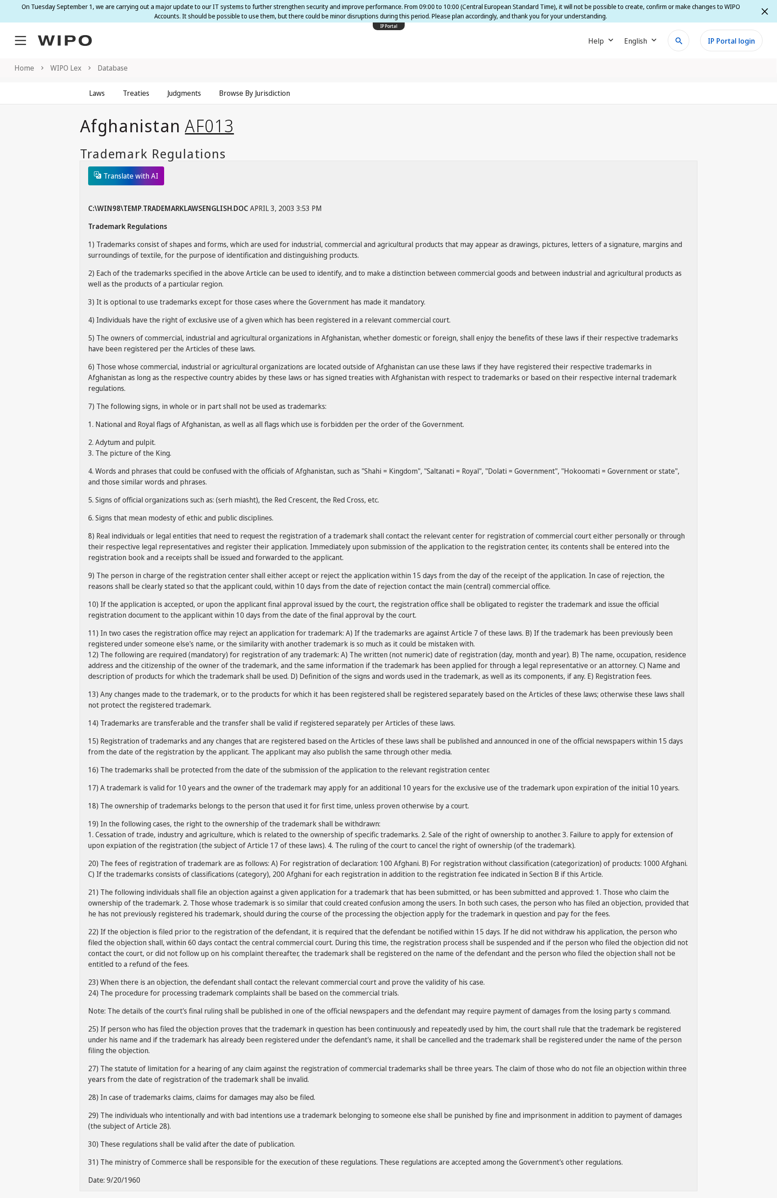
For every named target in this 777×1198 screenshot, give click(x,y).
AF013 (209, 125)
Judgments (184, 93)
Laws (97, 93)
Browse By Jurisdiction (254, 93)
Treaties (136, 93)
